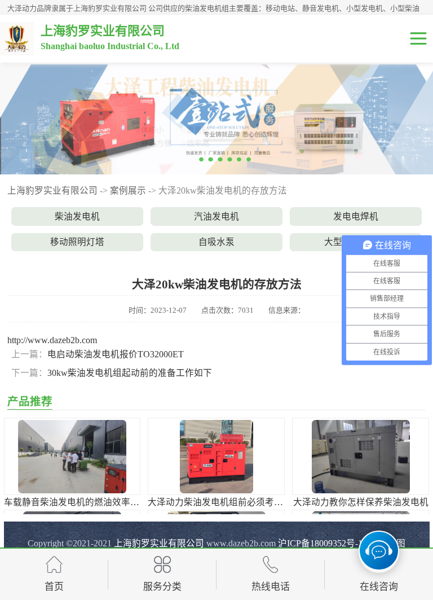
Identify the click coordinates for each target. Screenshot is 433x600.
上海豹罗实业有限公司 (52, 190)
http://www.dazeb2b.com (52, 340)
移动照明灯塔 (77, 242)
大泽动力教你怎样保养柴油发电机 (360, 502)
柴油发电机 (77, 216)
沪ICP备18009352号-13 (322, 543)
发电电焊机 (355, 216)
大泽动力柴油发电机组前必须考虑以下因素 (233, 502)
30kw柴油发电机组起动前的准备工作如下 (129, 373)
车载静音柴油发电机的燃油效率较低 (76, 502)
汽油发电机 (216, 216)
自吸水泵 (216, 242)
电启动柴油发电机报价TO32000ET (115, 354)
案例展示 (128, 190)
